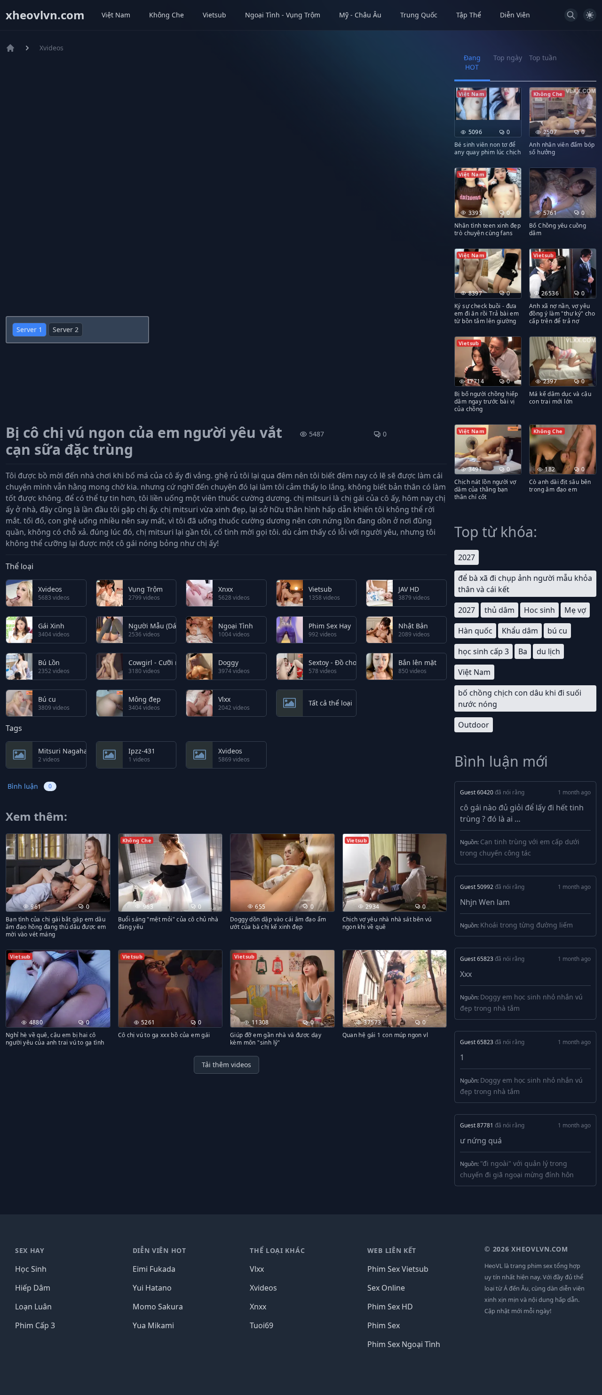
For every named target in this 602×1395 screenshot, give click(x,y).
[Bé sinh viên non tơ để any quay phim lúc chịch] (488, 103)
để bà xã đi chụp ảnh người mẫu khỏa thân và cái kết (525, 583)
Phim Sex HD (390, 1306)
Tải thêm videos (226, 1064)
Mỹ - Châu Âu (360, 14)
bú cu (557, 631)
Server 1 (29, 329)
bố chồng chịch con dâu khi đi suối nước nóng (519, 698)
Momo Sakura (158, 1306)
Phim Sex (383, 1325)
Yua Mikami (153, 1325)
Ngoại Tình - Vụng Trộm (282, 14)
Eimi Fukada (154, 1269)
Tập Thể (468, 14)
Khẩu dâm (520, 631)
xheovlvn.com (45, 15)
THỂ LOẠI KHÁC (277, 1250)
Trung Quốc (418, 14)
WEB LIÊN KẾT (391, 1250)
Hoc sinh (539, 610)
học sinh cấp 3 (483, 651)
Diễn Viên (515, 14)
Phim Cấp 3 (35, 1325)
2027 (466, 557)
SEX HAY (30, 1250)
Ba (522, 651)
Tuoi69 (261, 1325)
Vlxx (257, 1269)
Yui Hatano (152, 1288)
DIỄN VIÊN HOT (159, 1250)
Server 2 (66, 329)
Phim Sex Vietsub (397, 1269)
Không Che (166, 14)
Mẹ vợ (575, 610)
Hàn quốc (475, 631)
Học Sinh (31, 1269)
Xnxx (258, 1306)
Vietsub (214, 14)
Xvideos (51, 47)
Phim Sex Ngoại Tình (403, 1344)
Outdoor (473, 725)
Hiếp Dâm (32, 1288)
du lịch (548, 651)
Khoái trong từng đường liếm (526, 924)
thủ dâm (499, 610)
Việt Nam (116, 14)
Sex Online (386, 1288)
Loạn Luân (33, 1306)
